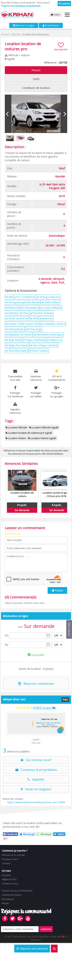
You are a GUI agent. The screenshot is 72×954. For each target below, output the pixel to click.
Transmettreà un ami (15, 378)
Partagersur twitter (36, 394)
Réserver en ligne (24, 25)
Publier (58, 590)
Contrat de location (12, 894)
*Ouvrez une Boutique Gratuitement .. (21, 5)
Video (56, 14)
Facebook (12, 834)
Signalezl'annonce (15, 411)
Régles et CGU (9, 879)
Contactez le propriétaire (37, 770)
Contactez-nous (10, 883)
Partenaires (8, 899)
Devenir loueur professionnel (17, 890)
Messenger (29, 834)
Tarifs (36, 79)
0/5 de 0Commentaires (56, 378)
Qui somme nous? (37, 760)
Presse (5, 903)
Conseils (6, 863)
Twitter (61, 834)
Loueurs (65, 3)
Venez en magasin (37, 789)
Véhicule (15, 34)
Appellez (37, 779)
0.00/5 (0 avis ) (44, 708)
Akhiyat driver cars (14, 699)
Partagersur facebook (15, 394)
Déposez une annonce (33, 948)
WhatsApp (46, 834)
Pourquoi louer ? (10, 859)
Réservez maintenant (37, 683)
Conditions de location (36, 88)
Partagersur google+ (57, 394)
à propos (6, 875)
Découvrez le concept (13, 854)
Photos (36, 70)
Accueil (5, 34)
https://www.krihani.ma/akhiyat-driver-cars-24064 (36, 802)
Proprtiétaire (51, 25)
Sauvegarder (61, 49)
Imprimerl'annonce (36, 378)
